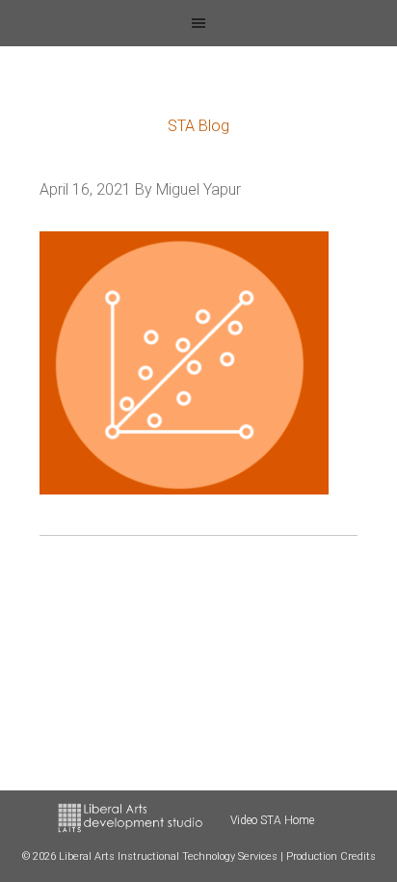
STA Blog (198, 126)
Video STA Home (272, 820)
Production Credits (331, 856)
